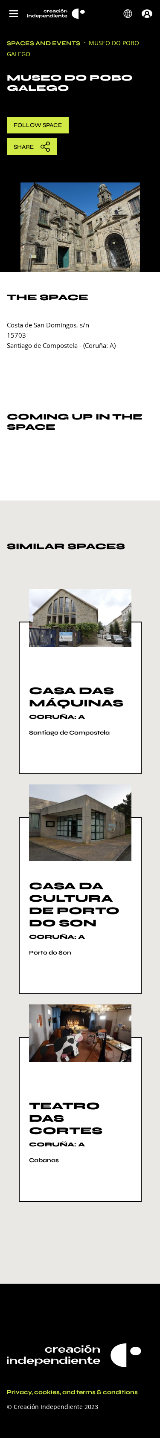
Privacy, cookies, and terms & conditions (72, 1392)
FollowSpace (38, 125)
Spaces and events (43, 43)
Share (24, 146)
